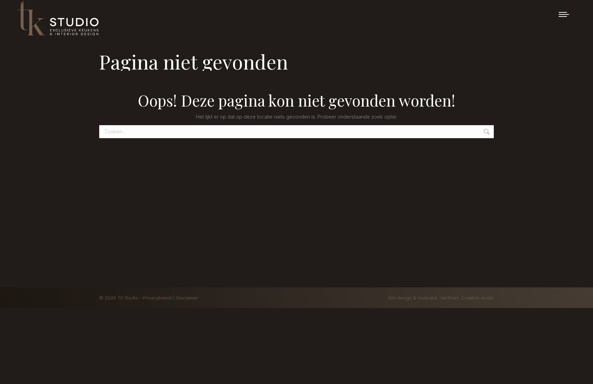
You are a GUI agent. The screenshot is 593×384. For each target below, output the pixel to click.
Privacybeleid (158, 297)
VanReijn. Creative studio (467, 297)
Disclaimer (187, 297)
